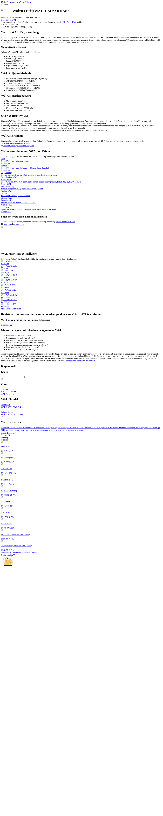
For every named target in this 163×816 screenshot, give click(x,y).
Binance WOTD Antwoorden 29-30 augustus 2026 (132, 428)
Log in (3, 726)
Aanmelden (9, 726)
